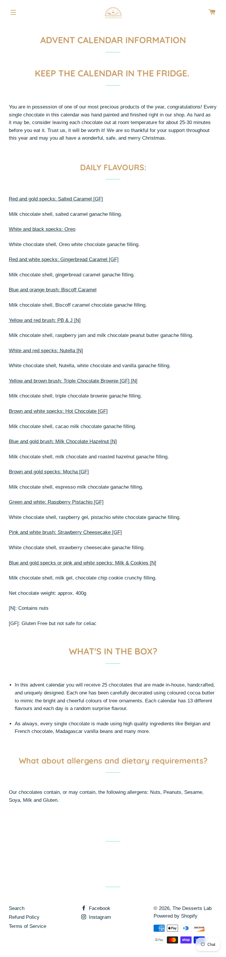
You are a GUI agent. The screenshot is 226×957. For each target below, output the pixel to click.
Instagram (99, 917)
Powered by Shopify (175, 916)
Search (16, 908)
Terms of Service (27, 926)
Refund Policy (24, 917)
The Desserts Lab (192, 908)
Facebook (98, 908)
